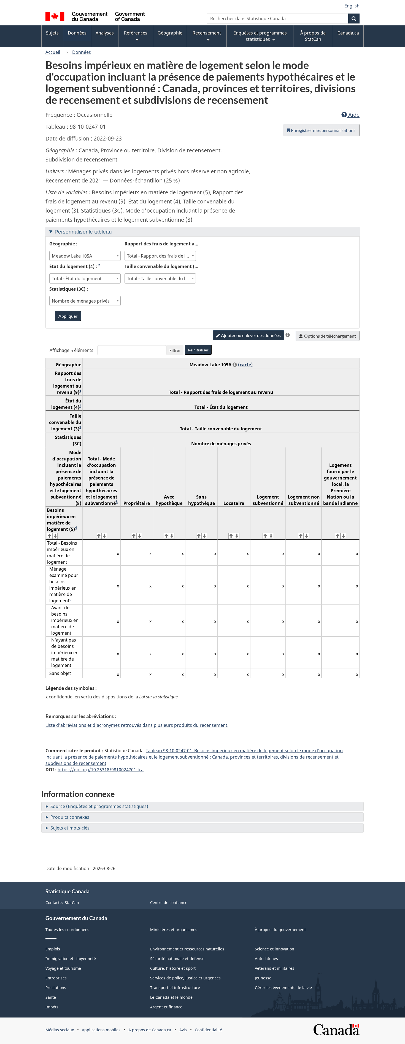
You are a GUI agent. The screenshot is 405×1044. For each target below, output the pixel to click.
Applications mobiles (101, 1029)
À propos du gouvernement (280, 929)
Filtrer (174, 350)
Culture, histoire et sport (173, 968)
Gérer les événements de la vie (283, 987)
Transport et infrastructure (175, 987)
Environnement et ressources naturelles (187, 949)
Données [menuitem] (77, 33)
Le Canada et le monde (171, 997)
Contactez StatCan (62, 902)
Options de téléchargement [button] (329, 335)
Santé (50, 997)
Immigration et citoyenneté (70, 958)
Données (81, 52)
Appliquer (67, 316)
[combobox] (85, 256)
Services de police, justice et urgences (185, 978)
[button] (287, 335)
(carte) (245, 365)
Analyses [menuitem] (105, 33)
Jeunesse (263, 978)
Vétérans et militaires (274, 968)
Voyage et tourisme (63, 968)
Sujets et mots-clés (70, 828)
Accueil (52, 52)
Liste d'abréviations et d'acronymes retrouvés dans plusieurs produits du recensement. (136, 725)
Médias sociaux (59, 1029)
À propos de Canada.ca (149, 1029)
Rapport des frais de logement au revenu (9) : (162, 243)
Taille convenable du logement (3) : (162, 266)
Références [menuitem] (135, 33)
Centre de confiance (168, 902)
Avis (183, 1029)
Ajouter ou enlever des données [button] (250, 335)
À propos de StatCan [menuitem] (313, 36)
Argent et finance (166, 1006)
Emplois (52, 949)
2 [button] (99, 265)
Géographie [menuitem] (170, 33)
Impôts (51, 1006)
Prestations (55, 987)
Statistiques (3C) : (68, 289)
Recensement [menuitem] (207, 33)
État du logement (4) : (74, 266)
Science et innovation (274, 949)
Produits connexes (69, 817)
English (352, 6)
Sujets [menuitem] (52, 33)
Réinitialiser (198, 350)
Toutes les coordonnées (67, 929)
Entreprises (56, 978)
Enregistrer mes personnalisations (322, 130)
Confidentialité (208, 1029)
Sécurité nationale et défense (177, 958)
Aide (353, 114)
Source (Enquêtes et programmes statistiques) (99, 806)
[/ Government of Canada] (95, 17)
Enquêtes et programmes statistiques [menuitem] (260, 36)
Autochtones (266, 958)
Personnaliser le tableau (83, 232)
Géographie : (63, 244)
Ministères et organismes (173, 929)
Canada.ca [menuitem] (348, 33)
